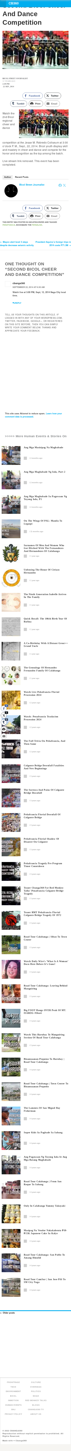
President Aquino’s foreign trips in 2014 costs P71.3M (53, 243)
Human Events (13, 1405)
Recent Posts (21, 177)
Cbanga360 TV (36, 1409)
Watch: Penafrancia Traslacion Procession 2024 (41, 718)
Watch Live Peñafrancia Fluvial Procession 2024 (41, 693)
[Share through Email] (4, 736)
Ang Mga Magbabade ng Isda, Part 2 (44, 472)
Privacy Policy (13, 1414)
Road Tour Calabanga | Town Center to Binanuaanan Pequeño (46, 1085)
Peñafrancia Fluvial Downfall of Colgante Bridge (42, 816)
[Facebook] (60, 185)
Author (7, 177)
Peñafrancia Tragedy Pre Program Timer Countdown (43, 865)
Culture (36, 1382)
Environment (13, 1391)
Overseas (35, 1387)
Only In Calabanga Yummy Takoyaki (44, 1206)
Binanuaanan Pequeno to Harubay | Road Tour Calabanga (44, 1060)
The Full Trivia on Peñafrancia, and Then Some (44, 742)
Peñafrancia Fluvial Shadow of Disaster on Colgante (41, 840)
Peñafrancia (8, 224)
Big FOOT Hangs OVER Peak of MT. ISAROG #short (45, 1011)
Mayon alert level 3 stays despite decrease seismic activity (17, 243)
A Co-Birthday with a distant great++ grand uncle (46, 644)
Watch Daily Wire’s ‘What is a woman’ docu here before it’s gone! (46, 963)
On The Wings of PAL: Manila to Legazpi (43, 522)
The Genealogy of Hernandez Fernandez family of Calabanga (42, 669)
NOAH (36, 1396)
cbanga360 (19, 283)
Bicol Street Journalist (31, 184)
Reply (18, 302)
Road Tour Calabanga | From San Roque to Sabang (43, 1183)
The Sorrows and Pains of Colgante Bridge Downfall (44, 791)
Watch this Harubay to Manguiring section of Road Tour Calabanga (44, 1036)
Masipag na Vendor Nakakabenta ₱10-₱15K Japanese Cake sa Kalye (45, 1232)
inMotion (13, 1400)
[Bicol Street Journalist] (11, 190)
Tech (13, 1387)
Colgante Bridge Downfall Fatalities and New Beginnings (44, 767)
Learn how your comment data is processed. (33, 415)
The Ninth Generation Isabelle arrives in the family (45, 596)
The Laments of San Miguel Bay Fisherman (42, 1109)
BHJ (13, 1409)
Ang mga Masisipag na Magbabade (43, 447)
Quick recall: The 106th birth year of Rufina (45, 620)
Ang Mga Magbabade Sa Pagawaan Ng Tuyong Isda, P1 (45, 498)
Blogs (36, 1405)
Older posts (7, 1312)
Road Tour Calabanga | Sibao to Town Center (45, 938)
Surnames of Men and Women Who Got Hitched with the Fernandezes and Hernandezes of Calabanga (44, 548)
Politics (36, 1391)
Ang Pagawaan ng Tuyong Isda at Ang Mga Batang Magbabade (45, 1158)
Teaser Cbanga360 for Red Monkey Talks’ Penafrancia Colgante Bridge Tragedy (44, 891)
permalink (37, 224)
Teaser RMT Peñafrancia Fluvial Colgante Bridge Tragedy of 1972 (42, 914)
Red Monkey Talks (36, 1400)
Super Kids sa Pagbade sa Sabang (43, 1132)
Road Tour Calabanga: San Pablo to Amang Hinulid (44, 1256)
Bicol (13, 1396)
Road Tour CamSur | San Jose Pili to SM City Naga (45, 1281)
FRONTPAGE (13, 1382)
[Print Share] (4, 729)
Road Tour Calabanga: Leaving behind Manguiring (45, 987)
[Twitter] (64, 185)
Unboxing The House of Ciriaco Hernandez (42, 571)
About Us (35, 1414)
